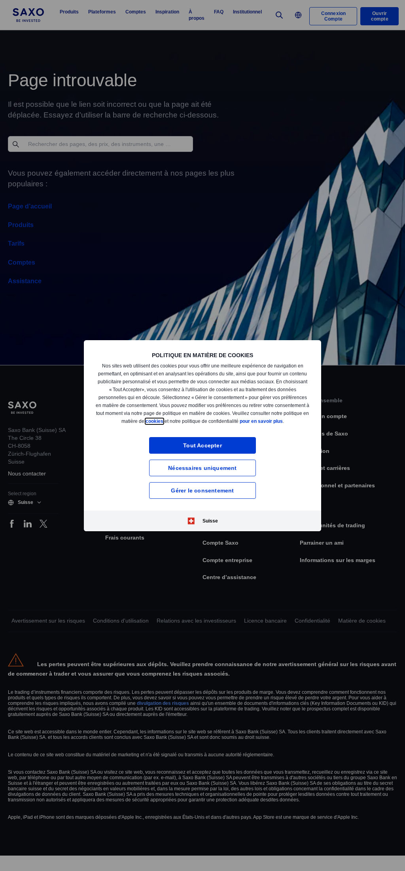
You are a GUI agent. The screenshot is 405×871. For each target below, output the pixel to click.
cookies (197, 419)
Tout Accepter (202, 447)
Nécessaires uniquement (202, 470)
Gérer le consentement (202, 492)
